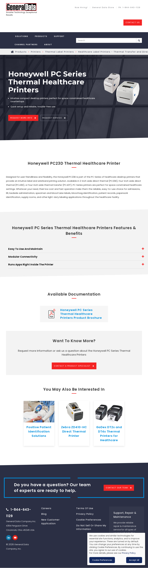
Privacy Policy (85, 514)
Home (12, 51)
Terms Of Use (84, 508)
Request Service (52, 118)
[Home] (21, 7)
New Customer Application (50, 521)
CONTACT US (133, 22)
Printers (36, 51)
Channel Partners (26, 44)
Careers (46, 508)
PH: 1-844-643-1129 (129, 7)
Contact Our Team (117, 487)
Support (59, 36)
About (48, 44)
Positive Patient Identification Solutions (38, 431)
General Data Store (103, 7)
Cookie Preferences (88, 519)
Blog (44, 514)
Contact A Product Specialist (72, 366)
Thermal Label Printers (59, 51)
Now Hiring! (81, 7)
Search (139, 40)
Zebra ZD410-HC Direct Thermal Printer (74, 431)
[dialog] (116, 549)
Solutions (21, 36)
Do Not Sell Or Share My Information (91, 527)
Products (41, 36)
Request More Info (21, 118)
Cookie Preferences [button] (102, 560)
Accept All (134, 560)
